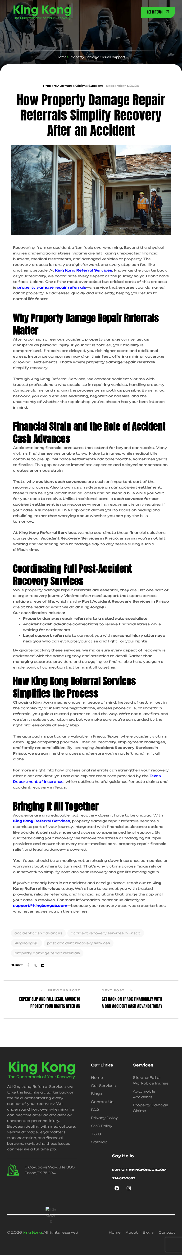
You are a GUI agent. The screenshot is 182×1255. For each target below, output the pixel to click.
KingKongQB (26, 943)
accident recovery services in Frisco (106, 933)
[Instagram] (128, 1188)
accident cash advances (38, 933)
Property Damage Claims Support (73, 86)
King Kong (32, 1232)
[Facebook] (117, 1188)
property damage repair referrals (47, 953)
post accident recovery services (78, 943)
